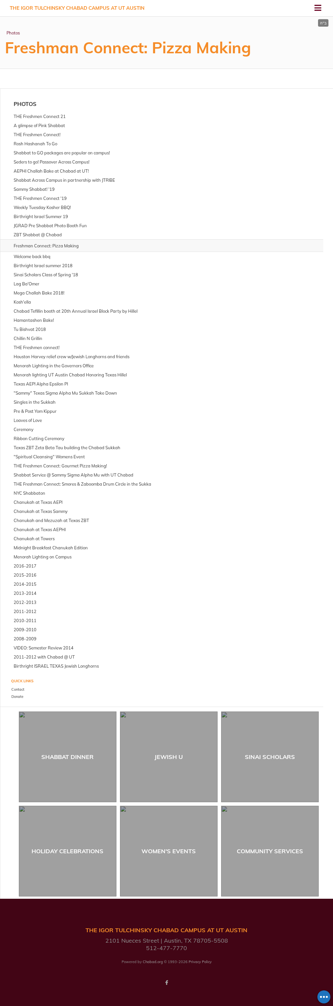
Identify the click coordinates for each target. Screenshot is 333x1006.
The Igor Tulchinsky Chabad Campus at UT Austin (77, 8)
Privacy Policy (200, 962)
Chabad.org (153, 962)
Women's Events (168, 851)
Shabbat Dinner (67, 757)
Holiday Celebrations (67, 851)
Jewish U (168, 757)
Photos (13, 32)
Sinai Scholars (270, 757)
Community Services (270, 851)
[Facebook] (166, 982)
